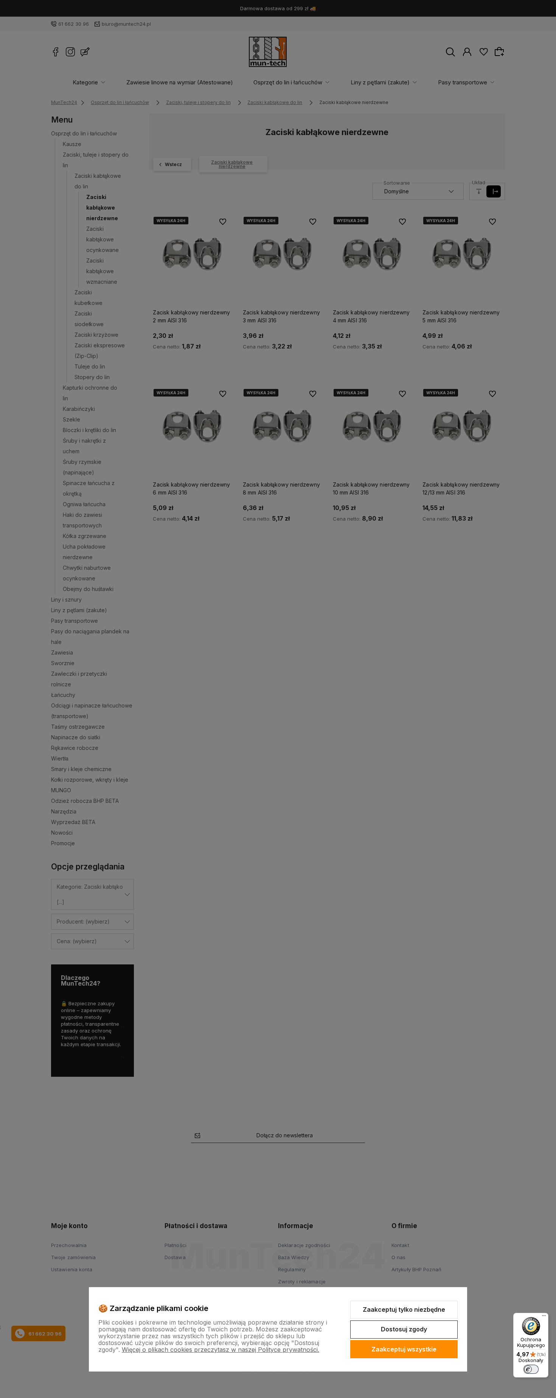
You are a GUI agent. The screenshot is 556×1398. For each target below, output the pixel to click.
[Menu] (543, 1317)
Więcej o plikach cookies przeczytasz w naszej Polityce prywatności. (220, 1349)
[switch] (531, 1369)
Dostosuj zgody (404, 1329)
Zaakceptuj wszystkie (403, 1349)
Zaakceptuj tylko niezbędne (404, 1309)
